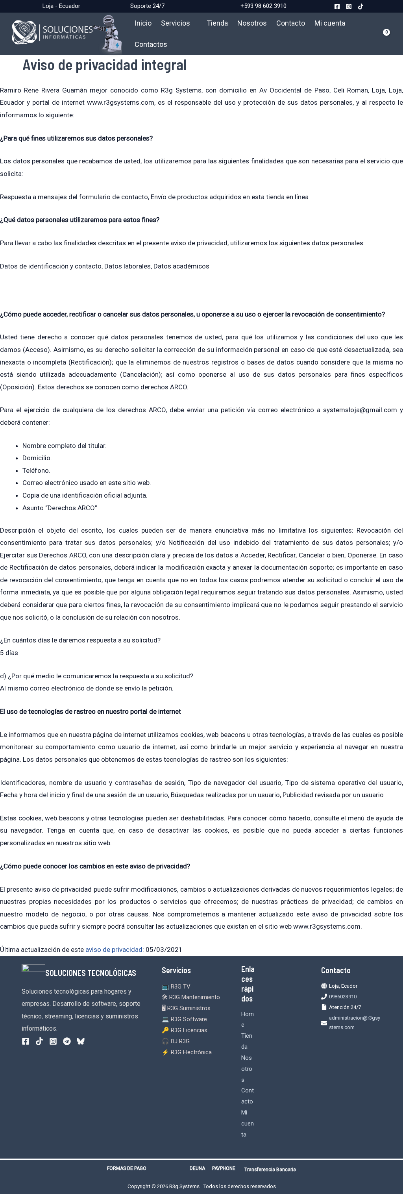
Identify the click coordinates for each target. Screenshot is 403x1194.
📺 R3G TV (176, 986)
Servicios (175, 23)
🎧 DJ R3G (176, 1041)
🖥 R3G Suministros (186, 1008)
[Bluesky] (81, 1041)
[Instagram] (349, 6)
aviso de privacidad (113, 949)
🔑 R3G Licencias (184, 1030)
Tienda (217, 23)
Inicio (143, 23)
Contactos (151, 44)
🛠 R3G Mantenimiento (191, 997)
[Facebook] (337, 6)
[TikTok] (361, 6)
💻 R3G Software (184, 1019)
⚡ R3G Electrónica (187, 1052)
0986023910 (343, 997)
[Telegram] (67, 1041)
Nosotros (252, 23)
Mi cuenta (329, 23)
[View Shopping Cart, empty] (383, 34)
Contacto (290, 23)
